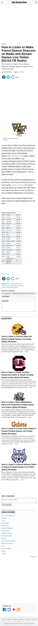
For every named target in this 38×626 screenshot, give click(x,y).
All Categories (33, 556)
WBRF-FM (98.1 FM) (14, 156)
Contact (15, 619)
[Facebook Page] (4, 609)
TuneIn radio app (17, 185)
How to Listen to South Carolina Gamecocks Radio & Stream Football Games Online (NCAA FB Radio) (17, 375)
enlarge (7, 140)
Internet (4, 538)
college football (15, 284)
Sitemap (21, 619)
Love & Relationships (8, 541)
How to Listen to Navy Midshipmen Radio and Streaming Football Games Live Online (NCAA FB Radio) (18, 405)
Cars (3, 520)
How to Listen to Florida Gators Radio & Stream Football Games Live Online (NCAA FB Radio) (19, 431)
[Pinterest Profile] (13, 609)
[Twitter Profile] (9, 609)
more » (27, 352)
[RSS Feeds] (18, 609)
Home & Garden (7, 536)
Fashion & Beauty (7, 528)
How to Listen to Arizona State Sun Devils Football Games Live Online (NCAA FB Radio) (17, 339)
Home (3, 619)
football (8, 284)
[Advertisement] (19, 24)
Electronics (5, 525)
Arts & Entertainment (8, 515)
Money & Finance (7, 543)
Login (29, 293)
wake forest (10, 286)
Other (3, 546)
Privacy (27, 619)
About (9, 619)
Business (4, 518)
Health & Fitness (7, 533)
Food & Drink (6, 531)
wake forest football (12, 287)
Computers (5, 523)
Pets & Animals (6, 548)
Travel (3, 553)
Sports (4, 44)
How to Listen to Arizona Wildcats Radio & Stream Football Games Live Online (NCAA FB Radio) (19, 467)
